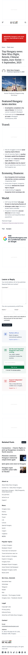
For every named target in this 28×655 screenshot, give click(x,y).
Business (4, 514)
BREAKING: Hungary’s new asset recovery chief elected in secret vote (14, 38)
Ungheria (4, 533)
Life (3, 520)
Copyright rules (6, 607)
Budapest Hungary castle (9, 570)
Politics (4, 511)
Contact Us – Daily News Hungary (12, 487)
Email (17, 309)
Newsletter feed (6, 581)
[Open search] (25, 22)
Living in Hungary (7, 545)
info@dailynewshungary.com (10, 626)
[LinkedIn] (2, 652)
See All (24, 442)
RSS (3, 592)
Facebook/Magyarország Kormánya (12, 223)
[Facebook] (5, 652)
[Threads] (25, 652)
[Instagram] (8, 652)
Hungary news (6, 509)
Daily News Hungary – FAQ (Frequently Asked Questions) (13, 491)
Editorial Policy (6, 612)
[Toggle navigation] (3, 22)
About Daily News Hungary (10, 485)
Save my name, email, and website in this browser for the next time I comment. (15, 318)
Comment (5, 287)
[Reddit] (22, 652)
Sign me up (14, 367)
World (3, 528)
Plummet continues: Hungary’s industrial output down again (9, 458)
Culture (4, 522)
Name (4, 309)
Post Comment (7, 325)
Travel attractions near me (9, 553)
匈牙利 (4, 536)
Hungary (8, 228)
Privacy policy (6, 609)
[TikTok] (14, 652)
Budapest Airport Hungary (9, 564)
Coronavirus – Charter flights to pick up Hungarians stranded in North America (14, 450)
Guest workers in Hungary (9, 556)
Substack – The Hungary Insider (11, 595)
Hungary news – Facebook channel (12, 598)
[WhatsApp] (16, 652)
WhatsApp (5, 584)
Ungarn (4, 531)
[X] (11, 652)
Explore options (13, 339)
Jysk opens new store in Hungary (14, 464)
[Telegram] (19, 652)
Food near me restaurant (9, 550)
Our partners (5, 494)
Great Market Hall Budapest (10, 567)
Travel (3, 517)
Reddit (4, 589)
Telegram (4, 587)
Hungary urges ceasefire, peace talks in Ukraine (9, 470)
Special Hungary (7, 525)
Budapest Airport (7, 548)
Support (4, 500)
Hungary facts (6, 561)
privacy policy (16, 370)
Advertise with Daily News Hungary (12, 615)
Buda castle (5, 572)
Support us (12, 388)
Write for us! (5, 497)
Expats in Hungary (7, 559)
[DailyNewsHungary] (14, 22)
